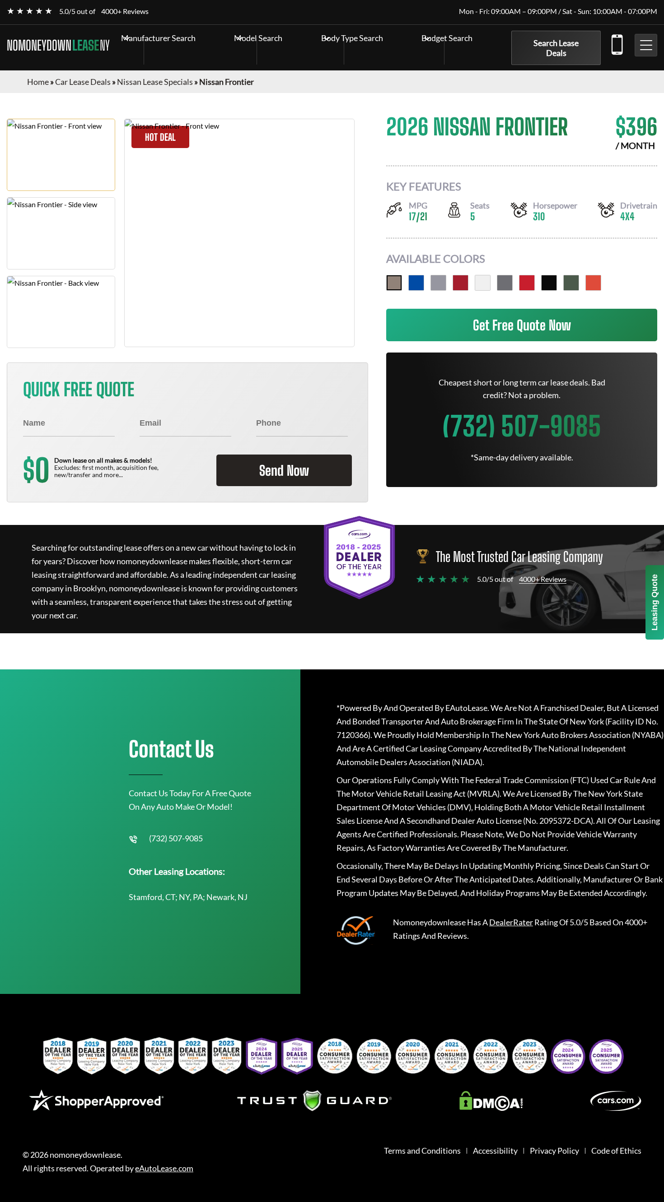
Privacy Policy (554, 1151)
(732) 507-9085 (616, 43)
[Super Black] (549, 282)
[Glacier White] (482, 282)
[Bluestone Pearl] (416, 282)
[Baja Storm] (394, 282)
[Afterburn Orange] (593, 282)
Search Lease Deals (556, 48)
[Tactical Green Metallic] (571, 282)
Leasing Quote (654, 602)
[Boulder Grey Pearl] (438, 282)
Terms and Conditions (422, 1151)
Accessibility (495, 1151)
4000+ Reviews (125, 11)
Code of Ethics (616, 1151)
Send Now (284, 470)
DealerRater (511, 922)
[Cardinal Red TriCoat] (460, 282)
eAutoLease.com (164, 1168)
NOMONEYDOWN (58, 45)
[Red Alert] (526, 282)
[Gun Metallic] (504, 282)
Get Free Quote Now (522, 325)
